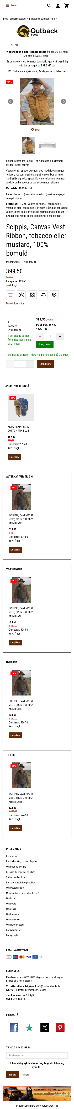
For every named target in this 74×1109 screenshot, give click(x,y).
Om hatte (10, 898)
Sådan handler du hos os (18, 877)
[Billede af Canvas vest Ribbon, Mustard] (37, 101)
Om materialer (13, 919)
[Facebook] (14, 1027)
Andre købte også (17, 386)
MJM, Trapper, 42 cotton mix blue (18, 428)
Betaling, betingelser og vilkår (20, 872)
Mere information (15, 303)
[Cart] (66, 5)
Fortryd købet (12, 935)
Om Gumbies (12, 914)
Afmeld (25, 1074)
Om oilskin (11, 909)
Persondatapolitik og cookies (20, 882)
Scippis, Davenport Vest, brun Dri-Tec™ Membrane (21, 519)
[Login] (57, 5)
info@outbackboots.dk (48, 986)
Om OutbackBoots (15, 887)
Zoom (38, 129)
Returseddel (12, 856)
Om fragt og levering (16, 866)
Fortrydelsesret (13, 930)
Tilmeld (12, 1074)
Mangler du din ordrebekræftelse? (22, 893)
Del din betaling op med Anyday (21, 861)
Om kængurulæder (15, 924)
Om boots (11, 903)
